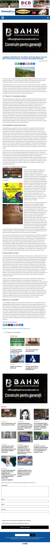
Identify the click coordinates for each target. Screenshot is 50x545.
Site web (3, 509)
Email (3, 504)
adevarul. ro (5, 319)
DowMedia (37, 538)
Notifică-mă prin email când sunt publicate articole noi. (15, 523)
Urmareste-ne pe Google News (10, 322)
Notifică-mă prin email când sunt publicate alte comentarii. (16, 520)
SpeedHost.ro (28, 538)
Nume (3, 499)
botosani (19, 328)
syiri (29, 328)
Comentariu (4, 485)
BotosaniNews (24, 328)
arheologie (5, 328)
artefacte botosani (12, 328)
